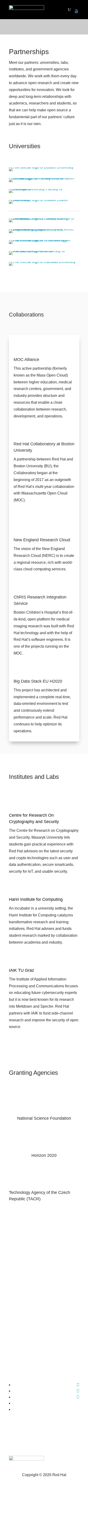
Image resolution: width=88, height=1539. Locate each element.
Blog (44, 1276)
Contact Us (44, 1309)
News (44, 1265)
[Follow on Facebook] (78, 1385)
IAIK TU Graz (21, 970)
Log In (44, 1319)
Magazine (44, 1254)
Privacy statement (44, 1489)
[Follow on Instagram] (78, 1397)
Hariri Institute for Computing (36, 899)
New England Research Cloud (42, 540)
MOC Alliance (26, 359)
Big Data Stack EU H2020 (38, 681)
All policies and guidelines (44, 1516)
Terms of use (44, 1502)
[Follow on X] (78, 1391)
